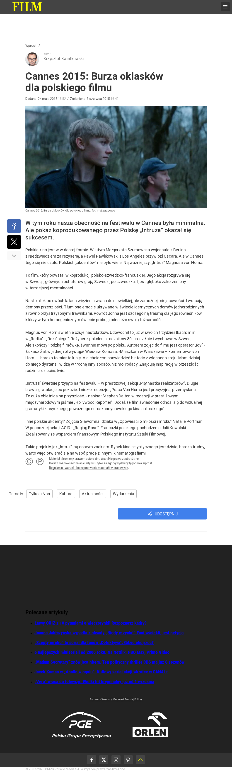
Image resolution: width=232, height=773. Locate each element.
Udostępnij (166, 514)
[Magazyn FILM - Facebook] (91, 759)
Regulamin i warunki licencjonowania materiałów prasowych (88, 468)
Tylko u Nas (39, 493)
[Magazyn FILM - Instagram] (116, 759)
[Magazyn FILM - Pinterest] (128, 759)
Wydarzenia (123, 493)
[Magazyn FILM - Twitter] (103, 759)
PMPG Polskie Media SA (62, 769)
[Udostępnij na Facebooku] (14, 226)
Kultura (65, 493)
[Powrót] (140, 759)
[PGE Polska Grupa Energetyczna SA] (82, 725)
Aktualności (93, 493)
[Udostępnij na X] (14, 242)
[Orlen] (150, 725)
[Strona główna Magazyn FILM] (27, 7)
